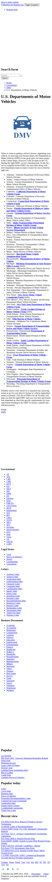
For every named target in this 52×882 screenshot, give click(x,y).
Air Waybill (6, 756)
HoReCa (10, 652)
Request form (12, 9)
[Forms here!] (7, 5)
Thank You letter (13, 613)
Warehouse (11, 688)
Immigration (11, 510)
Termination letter (13, 610)
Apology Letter (12, 574)
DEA (8, 489)
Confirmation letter (14, 589)
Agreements (11, 564)
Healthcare (10, 649)
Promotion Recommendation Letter (16, 798)
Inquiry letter (11, 591)
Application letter (13, 579)
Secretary (10, 527)
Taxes (8, 537)
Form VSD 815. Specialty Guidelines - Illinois (20, 846)
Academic (10, 625)
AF (7, 474)
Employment (11, 642)
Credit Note (6, 775)
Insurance (10, 659)
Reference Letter (13, 603)
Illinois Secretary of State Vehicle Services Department (24, 228)
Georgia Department (24, 213)
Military (9, 664)
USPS (9, 544)
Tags (23, 862)
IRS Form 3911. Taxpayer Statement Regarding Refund (24, 758)
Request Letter (12, 605)
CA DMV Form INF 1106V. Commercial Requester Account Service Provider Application (23, 856)
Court (8, 554)
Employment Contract (10, 805)
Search (5, 78)
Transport (10, 681)
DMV (8, 87)
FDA (8, 501)
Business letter (7, 793)
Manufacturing (12, 661)
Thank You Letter (8, 810)
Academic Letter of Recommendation (17, 826)
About (46, 874)
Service (9, 676)
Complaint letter (13, 586)
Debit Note (5, 760)
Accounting (11, 628)
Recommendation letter (16, 601)
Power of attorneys (14, 557)
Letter (3, 789)
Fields (17, 862)
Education (10, 640)
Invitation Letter (13, 596)
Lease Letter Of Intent (10, 765)
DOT (8, 484)
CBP (8, 479)
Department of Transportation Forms (25, 332)
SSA (8, 532)
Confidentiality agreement (12, 808)
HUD (8, 508)
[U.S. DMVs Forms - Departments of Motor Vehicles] (22, 149)
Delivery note (7, 768)
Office (9, 669)
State (8, 534)
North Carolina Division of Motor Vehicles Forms (25, 310)
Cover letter (6, 791)
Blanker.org (18, 5)
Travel (9, 683)
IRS (8, 515)
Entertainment (12, 645)
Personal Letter (12, 598)
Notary (9, 559)
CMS (8, 481)
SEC (8, 525)
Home (9, 83)
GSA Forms (11, 505)
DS (7, 496)
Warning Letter (12, 615)
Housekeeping (12, 657)
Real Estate (11, 673)
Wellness (10, 690)
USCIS (9, 541)
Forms (24, 256)
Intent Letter (11, 593)
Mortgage (10, 666)
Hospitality (11, 654)
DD (8, 491)
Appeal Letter (12, 577)
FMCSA (10, 503)
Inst (32, 862)
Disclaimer (36, 874)
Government (11, 85)
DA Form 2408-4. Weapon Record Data (18, 838)
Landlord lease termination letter (14, 770)
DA (8, 486)
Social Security (12, 529)
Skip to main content (9, 2)
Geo (28, 862)
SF (40, 862)
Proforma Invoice (8, 763)
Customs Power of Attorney (13, 777)
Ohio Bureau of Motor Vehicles (26, 319)
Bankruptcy (11, 630)
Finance (9, 647)
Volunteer (10, 685)
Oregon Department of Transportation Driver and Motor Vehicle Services (27, 327)
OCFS (9, 520)
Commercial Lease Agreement (14, 801)
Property (10, 671)
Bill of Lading (7, 772)
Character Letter (13, 584)
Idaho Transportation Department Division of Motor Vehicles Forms (25, 224)
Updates (4, 862)
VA (7, 539)
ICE (8, 513)
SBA (8, 522)
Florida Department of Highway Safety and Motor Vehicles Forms (27, 209)
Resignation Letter (14, 608)
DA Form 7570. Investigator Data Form (18, 848)
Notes (11, 862)
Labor (8, 517)
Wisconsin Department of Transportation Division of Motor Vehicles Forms (28, 380)
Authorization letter (14, 581)
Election (9, 498)
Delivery (10, 637)
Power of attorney (8, 796)
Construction (11, 633)
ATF (8, 477)
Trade (8, 678)
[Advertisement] (26, 39)
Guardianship (12, 562)
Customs (10, 635)
